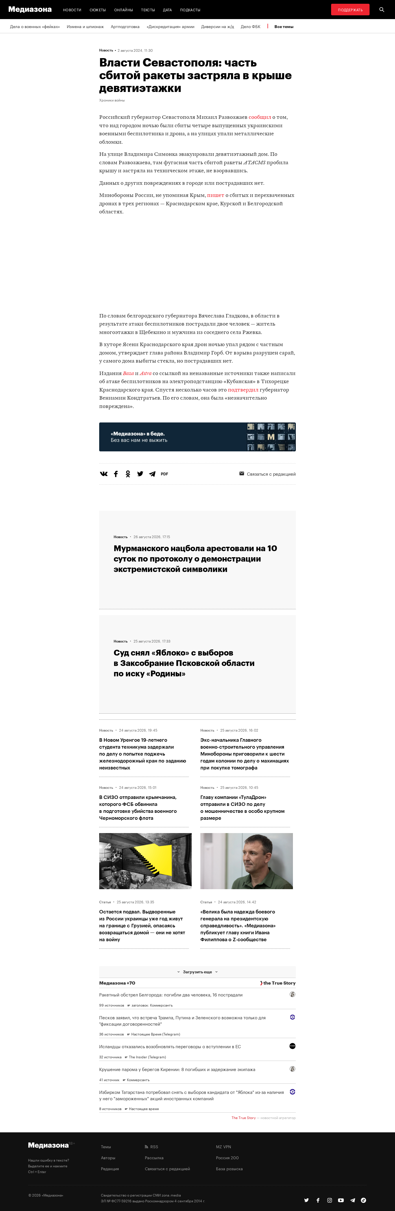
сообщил (260, 117)
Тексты (148, 9)
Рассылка (154, 1157)
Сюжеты (98, 9)
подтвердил (243, 390)
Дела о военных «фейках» (35, 26)
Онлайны (123, 9)
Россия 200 (227, 1157)
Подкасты (190, 9)
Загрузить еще (197, 971)
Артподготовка (125, 26)
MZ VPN (223, 1146)
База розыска (229, 1168)
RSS (153, 1146)
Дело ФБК (251, 26)
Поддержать (350, 9)
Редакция (110, 1168)
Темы (106, 1146)
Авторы (108, 1157)
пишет (215, 195)
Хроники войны (112, 99)
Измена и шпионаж (85, 26)
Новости (72, 9)
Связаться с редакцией (271, 473)
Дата (167, 9)
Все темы (284, 26)
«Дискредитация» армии (170, 26)
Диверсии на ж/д (217, 26)
